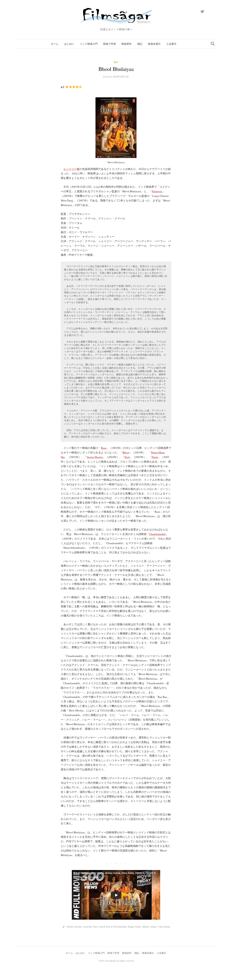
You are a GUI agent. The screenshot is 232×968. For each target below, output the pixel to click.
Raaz (104, 448)
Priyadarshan (120, 926)
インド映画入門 (89, 43)
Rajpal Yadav (134, 926)
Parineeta (157, 191)
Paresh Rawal (106, 926)
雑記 (139, 43)
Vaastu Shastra (94, 457)
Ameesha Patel (90, 926)
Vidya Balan (164, 926)
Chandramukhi (157, 534)
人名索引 (171, 43)
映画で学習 (109, 43)
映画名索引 (154, 43)
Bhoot (125, 452)
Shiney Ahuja (149, 926)
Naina (155, 457)
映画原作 (127, 43)
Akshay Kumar (73, 926)
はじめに (69, 43)
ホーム (54, 43)
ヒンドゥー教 (71, 169)
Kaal (127, 457)
